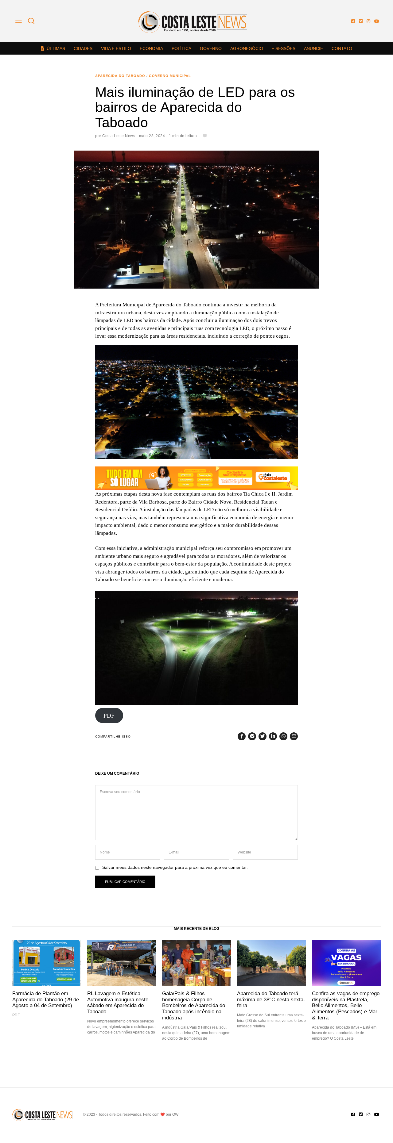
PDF (109, 715)
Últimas (56, 48)
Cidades (83, 48)
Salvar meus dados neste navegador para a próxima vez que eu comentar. (175, 867)
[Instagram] (368, 21)
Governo (211, 48)
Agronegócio (246, 48)
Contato (342, 48)
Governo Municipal (170, 76)
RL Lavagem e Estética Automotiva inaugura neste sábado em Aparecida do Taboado (117, 1002)
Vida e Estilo (116, 48)
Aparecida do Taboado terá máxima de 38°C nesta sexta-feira (271, 999)
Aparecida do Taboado (120, 76)
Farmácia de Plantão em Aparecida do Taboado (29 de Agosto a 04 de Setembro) (45, 999)
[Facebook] (353, 21)
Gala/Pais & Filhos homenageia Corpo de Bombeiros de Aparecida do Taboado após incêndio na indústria (193, 1005)
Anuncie (313, 48)
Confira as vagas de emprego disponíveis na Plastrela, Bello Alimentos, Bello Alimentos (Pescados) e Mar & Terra (345, 1005)
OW (175, 1114)
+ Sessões (283, 48)
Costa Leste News (118, 136)
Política (181, 48)
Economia (151, 48)
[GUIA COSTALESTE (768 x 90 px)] (196, 478)
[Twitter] (360, 21)
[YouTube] (377, 21)
